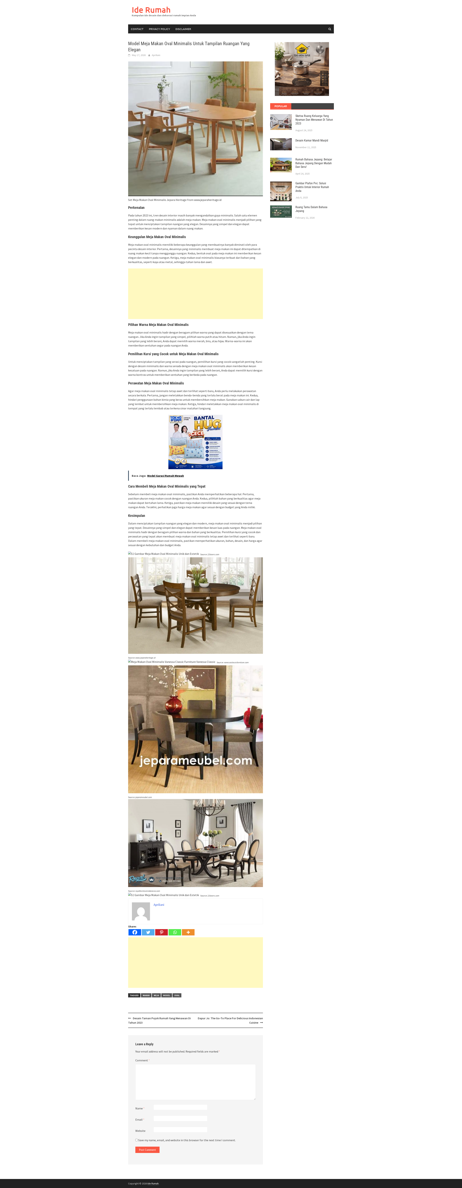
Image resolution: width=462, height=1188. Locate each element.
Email (139, 1119)
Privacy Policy (159, 29)
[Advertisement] (195, 293)
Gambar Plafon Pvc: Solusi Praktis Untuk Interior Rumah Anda (312, 187)
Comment (142, 1060)
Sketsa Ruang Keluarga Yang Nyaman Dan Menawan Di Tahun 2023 (314, 119)
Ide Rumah (151, 10)
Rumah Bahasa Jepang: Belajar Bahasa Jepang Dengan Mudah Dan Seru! (313, 163)
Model (166, 995)
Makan (146, 995)
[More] (188, 932)
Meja (156, 995)
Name (140, 1108)
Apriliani (156, 55)
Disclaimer (183, 29)
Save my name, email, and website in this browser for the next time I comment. (187, 1140)
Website (140, 1131)
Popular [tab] (280, 106)
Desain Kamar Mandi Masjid (311, 140)
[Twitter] (148, 932)
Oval (177, 995)
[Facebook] (134, 932)
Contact (137, 29)
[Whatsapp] (175, 932)
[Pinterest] (161, 932)
